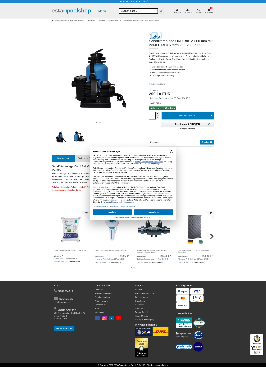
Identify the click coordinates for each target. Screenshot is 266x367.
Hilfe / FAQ (139, 308)
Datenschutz (100, 305)
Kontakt (138, 290)
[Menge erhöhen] (157, 114)
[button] (187, 126)
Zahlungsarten (141, 297)
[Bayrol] (184, 323)
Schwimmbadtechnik (77, 20)
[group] (70, 229)
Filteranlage (101, 20)
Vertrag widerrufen (64, 328)
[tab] (63, 158)
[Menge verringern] (157, 117)
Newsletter (139, 305)
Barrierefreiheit (141, 312)
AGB (97, 308)
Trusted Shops (141, 316)
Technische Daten (86, 158)
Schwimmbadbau (102, 297)
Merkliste (155, 142)
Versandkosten (74, 261)
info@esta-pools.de (62, 302)
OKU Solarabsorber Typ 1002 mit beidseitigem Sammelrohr (193, 251)
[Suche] (161, 11)
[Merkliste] (199, 11)
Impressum (99, 312)
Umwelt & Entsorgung (144, 319)
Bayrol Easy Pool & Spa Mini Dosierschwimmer (111, 250)
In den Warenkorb (187, 115)
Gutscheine (140, 301)
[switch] (257, 352)
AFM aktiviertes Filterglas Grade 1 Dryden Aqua (69, 250)
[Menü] (261, 335)
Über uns (99, 290)
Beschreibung (63, 158)
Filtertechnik (90, 20)
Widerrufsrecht (101, 301)
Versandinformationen (144, 293)
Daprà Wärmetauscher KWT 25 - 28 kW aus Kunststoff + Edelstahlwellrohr (151, 251)
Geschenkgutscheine (104, 293)
